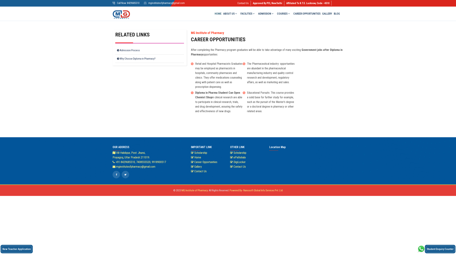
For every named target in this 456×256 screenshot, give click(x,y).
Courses (282, 13)
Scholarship (200, 152)
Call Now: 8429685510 (128, 3)
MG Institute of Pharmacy (195, 190)
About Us (229, 13)
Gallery (327, 13)
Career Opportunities (306, 13)
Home (218, 13)
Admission (265, 13)
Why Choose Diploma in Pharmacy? (137, 58)
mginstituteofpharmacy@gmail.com (166, 3)
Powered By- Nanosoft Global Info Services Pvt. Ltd (256, 190)
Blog (337, 13)
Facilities (246, 13)
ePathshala (239, 157)
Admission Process (129, 50)
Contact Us (243, 3)
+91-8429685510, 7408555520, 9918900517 (140, 162)
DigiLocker (239, 162)
